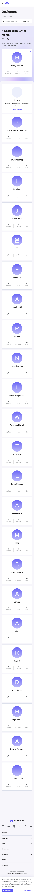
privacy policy (25, 883)
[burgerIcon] (3, 3)
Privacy (9, 873)
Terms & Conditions (17, 873)
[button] (26, 21)
